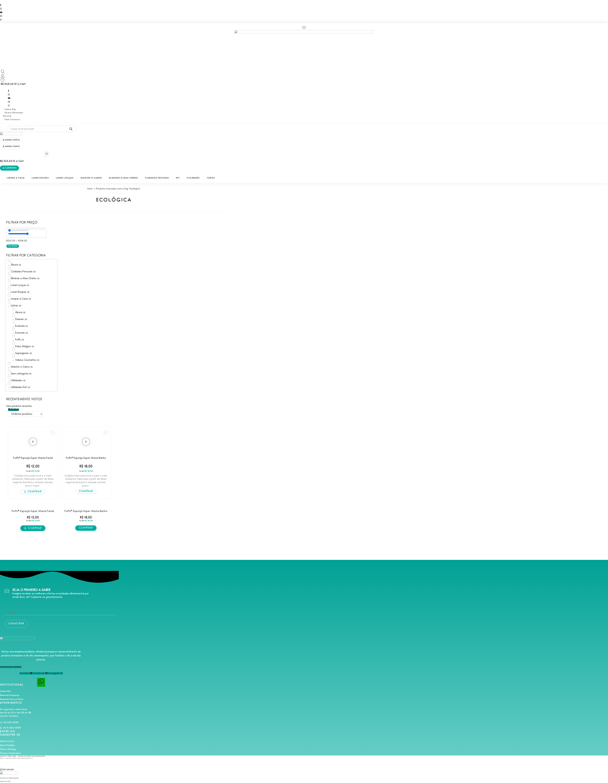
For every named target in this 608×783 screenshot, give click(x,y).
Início (90, 189)
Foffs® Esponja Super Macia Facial (33, 458)
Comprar (35, 492)
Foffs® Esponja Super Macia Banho (86, 458)
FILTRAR (12, 246)
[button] (304, 27)
